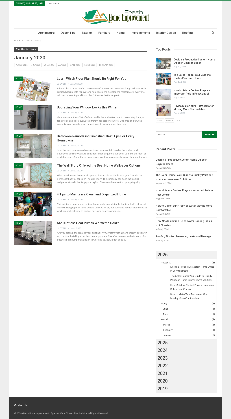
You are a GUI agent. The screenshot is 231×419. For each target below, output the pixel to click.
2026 (163, 254)
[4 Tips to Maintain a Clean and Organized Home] (33, 204)
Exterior (87, 32)
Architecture (46, 32)
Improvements (140, 32)
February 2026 (106, 65)
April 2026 (75, 65)
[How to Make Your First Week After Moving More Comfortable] (163, 110)
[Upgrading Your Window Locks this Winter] (33, 117)
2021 (163, 373)
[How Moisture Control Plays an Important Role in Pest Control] (163, 94)
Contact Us (53, 3)
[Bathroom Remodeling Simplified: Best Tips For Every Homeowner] (33, 146)
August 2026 (21, 65)
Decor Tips (68, 32)
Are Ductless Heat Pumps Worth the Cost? (88, 223)
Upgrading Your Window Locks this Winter (87, 107)
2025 (163, 342)
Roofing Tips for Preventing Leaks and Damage (183, 236)
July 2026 (35, 65)
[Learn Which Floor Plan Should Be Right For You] (33, 89)
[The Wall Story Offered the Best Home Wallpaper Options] (33, 175)
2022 (163, 365)
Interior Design (166, 32)
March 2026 (89, 65)
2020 (163, 381)
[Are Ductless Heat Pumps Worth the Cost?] (33, 233)
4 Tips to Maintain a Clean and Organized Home (91, 194)
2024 (163, 350)
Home (121, 32)
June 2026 (49, 65)
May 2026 (62, 65)
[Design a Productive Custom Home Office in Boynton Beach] (163, 63)
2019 (163, 388)
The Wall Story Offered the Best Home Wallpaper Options (99, 165)
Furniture (104, 32)
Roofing (187, 32)
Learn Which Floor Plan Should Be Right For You (91, 78)
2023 (163, 358)
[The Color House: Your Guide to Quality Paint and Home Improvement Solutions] (163, 79)
